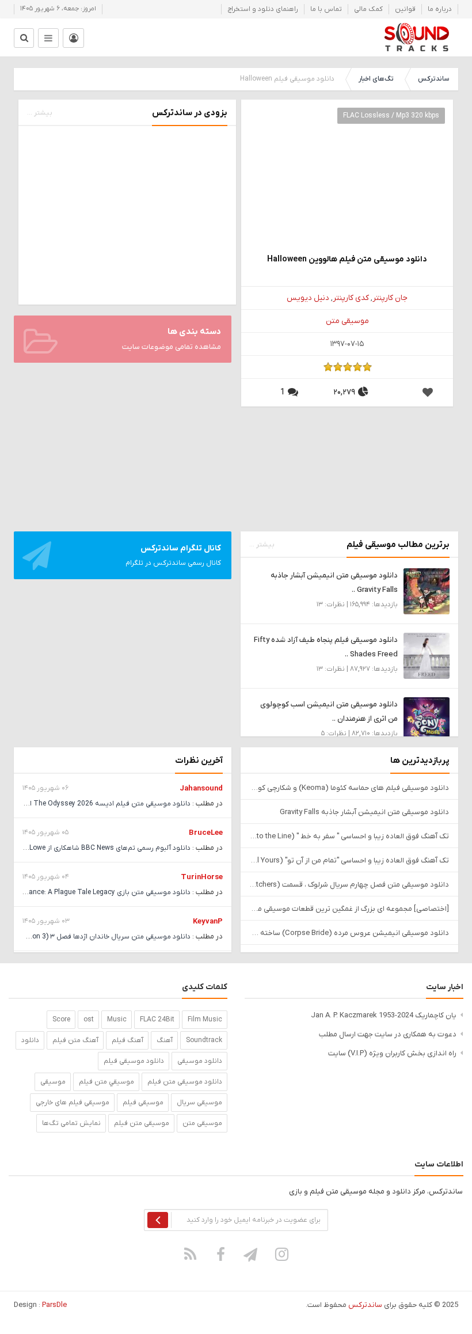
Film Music (205, 1019)
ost (88, 1019)
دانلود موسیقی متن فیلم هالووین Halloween (347, 259)
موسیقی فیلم (143, 1102)
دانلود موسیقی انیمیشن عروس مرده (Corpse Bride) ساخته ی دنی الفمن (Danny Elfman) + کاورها (349, 933)
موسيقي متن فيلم (106, 1081)
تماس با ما (326, 9)
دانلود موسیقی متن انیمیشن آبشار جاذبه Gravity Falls (364, 812)
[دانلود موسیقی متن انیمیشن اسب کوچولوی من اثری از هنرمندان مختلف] (427, 720)
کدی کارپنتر (351, 298)
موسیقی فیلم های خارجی (72, 1102)
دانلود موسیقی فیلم (134, 1061)
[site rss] (190, 1254)
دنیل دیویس (308, 298)
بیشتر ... (39, 112)
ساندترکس (433, 78)
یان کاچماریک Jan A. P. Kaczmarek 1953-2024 (383, 1015)
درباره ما (440, 9)
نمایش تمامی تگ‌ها (71, 1123)
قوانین (405, 9)
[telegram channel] (251, 1254)
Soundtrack (204, 1040)
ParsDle (54, 1305)
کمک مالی (368, 9)
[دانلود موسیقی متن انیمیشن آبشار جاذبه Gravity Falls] (427, 591)
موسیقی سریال (199, 1102)
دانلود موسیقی (199, 1061)
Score (61, 1019)
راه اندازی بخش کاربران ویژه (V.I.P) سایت (392, 1053)
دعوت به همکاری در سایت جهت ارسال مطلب (387, 1034)
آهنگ (165, 1040)
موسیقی (53, 1081)
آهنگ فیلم (127, 1040)
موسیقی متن (347, 321)
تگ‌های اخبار (376, 78)
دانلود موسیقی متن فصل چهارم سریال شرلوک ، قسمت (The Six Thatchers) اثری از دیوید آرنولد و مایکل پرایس (349, 885)
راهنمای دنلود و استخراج (262, 9)
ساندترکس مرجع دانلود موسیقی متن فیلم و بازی (416, 37)
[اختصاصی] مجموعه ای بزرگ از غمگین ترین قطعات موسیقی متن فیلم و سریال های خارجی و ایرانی (349, 909)
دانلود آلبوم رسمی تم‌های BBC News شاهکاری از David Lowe (100, 848)
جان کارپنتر (390, 298)
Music (117, 1019)
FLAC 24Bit (157, 1019)
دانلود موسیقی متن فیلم (184, 1081)
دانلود (30, 1040)
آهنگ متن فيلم (75, 1040)
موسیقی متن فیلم (141, 1123)
